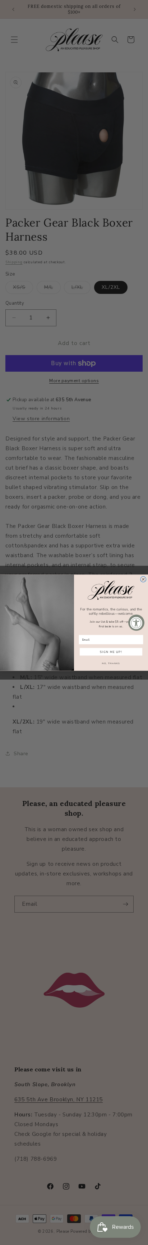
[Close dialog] (143, 579)
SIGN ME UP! (111, 651)
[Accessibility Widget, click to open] (136, 622)
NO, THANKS (111, 663)
